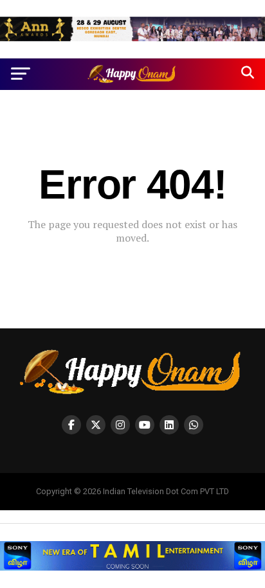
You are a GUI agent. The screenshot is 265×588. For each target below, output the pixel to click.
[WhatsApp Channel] (193, 424)
